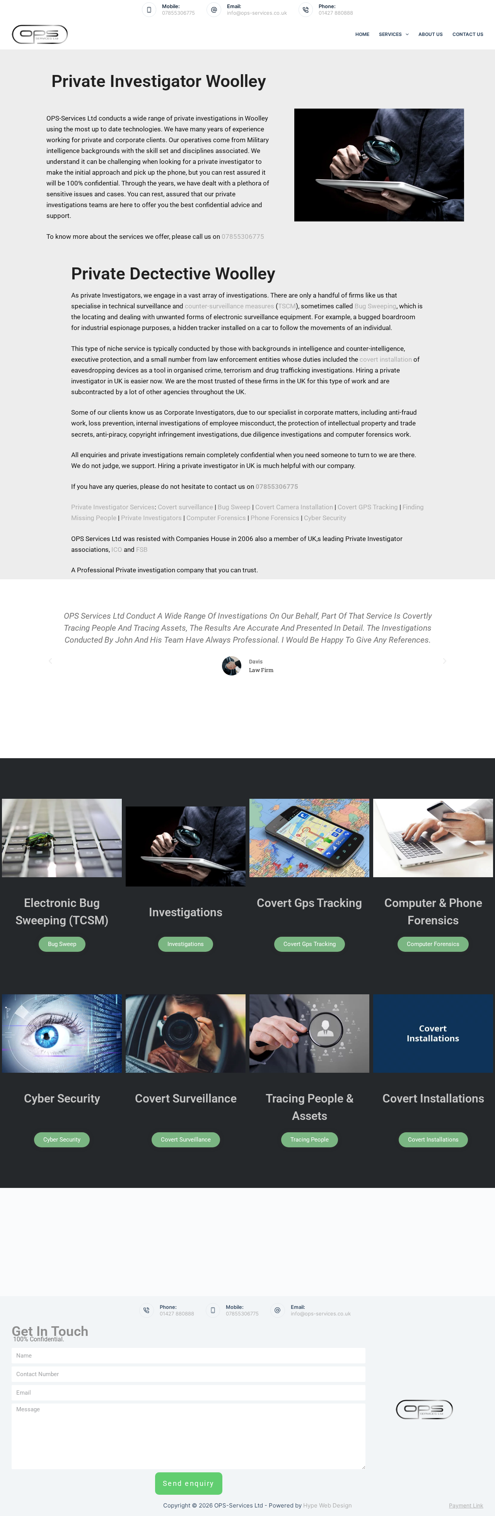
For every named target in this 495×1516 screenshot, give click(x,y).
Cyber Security (325, 518)
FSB (142, 549)
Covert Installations (433, 1098)
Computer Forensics (216, 518)
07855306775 (178, 13)
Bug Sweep (234, 507)
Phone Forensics (275, 518)
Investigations (185, 912)
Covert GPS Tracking (368, 507)
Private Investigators (151, 518)
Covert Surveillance (186, 1098)
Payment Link (466, 1505)
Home (362, 34)
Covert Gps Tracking (309, 903)
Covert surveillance (185, 507)
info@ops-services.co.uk (257, 13)
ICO (116, 549)
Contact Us (467, 34)
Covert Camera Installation (294, 507)
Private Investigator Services (113, 507)
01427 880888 (336, 13)
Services (390, 34)
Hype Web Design (327, 1505)
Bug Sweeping (375, 306)
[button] (50, 661)
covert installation (386, 359)
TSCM (287, 306)
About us (430, 34)
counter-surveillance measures (229, 306)
